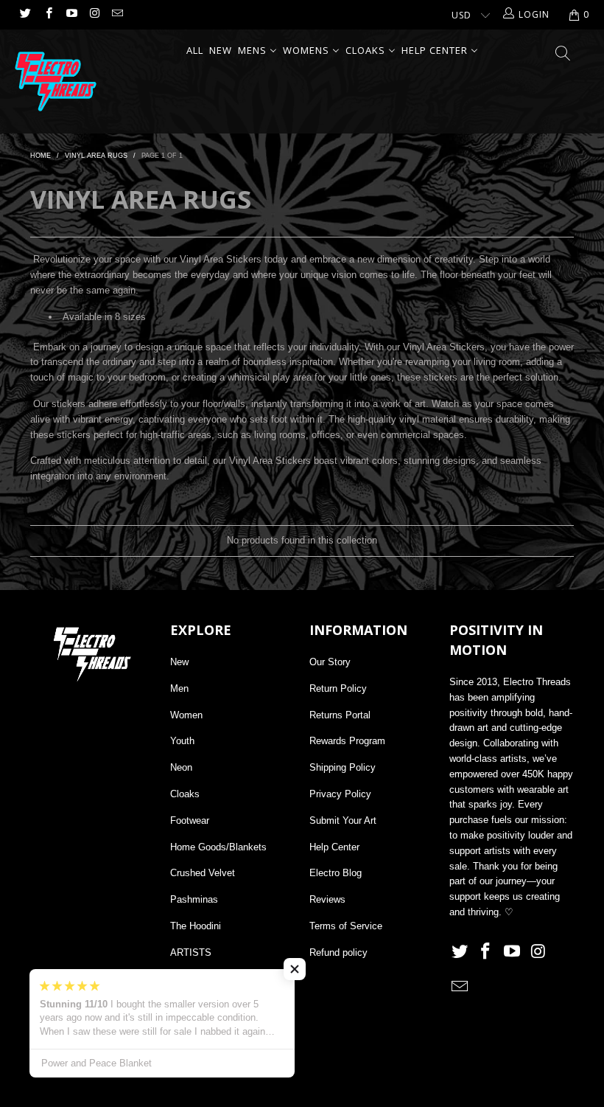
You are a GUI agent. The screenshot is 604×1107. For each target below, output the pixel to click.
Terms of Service (345, 925)
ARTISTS (190, 952)
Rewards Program (347, 740)
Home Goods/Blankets (218, 847)
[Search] (563, 54)
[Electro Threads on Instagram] (94, 15)
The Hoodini (195, 925)
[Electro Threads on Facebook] (47, 15)
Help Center (334, 847)
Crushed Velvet (202, 872)
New (179, 661)
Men (179, 688)
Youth (182, 740)
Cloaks (185, 793)
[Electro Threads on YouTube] (71, 15)
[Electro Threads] (55, 81)
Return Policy (338, 688)
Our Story (330, 661)
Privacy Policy (340, 793)
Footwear (189, 820)
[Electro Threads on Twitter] (24, 15)
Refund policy (338, 952)
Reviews (327, 899)
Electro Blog (335, 872)
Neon (181, 767)
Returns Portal (340, 715)
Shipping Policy (342, 767)
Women (186, 715)
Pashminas (194, 899)
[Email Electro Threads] (116, 15)
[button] (295, 969)
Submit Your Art (342, 820)
